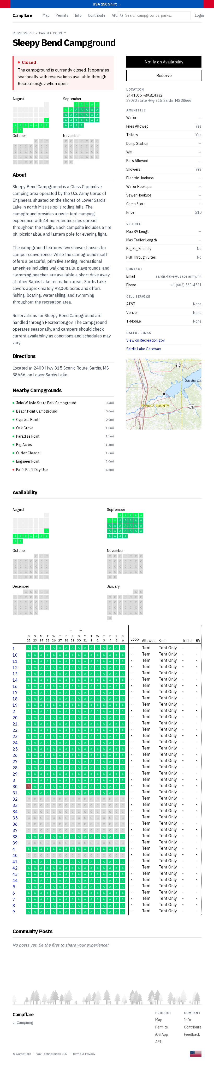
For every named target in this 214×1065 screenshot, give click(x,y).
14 (15, 680)
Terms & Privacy (84, 1054)
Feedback (192, 1034)
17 (15, 692)
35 (15, 817)
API (115, 15)
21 (15, 724)
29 (15, 774)
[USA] (195, 1054)
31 (15, 792)
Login (199, 15)
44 (15, 880)
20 (15, 717)
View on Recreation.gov (145, 340)
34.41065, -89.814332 (144, 95)
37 (15, 830)
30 (15, 786)
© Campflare (22, 1054)
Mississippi (23, 33)
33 (15, 805)
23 (15, 736)
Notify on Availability (164, 61)
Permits (62, 15)
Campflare (22, 15)
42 (15, 868)
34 (15, 811)
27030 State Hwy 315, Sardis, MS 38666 (158, 100)
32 (15, 799)
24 (15, 742)
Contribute (96, 15)
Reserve (164, 75)
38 (15, 836)
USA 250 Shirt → (107, 4)
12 (15, 667)
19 (15, 705)
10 (15, 655)
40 (15, 855)
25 (15, 749)
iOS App (161, 1034)
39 (15, 843)
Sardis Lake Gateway (143, 349)
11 (15, 661)
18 (15, 698)
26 (15, 755)
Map (46, 15)
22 (15, 730)
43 (15, 874)
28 (15, 767)
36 (15, 824)
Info (78, 15)
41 (15, 861)
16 (15, 686)
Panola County (52, 33)
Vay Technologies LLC (51, 1054)
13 (15, 673)
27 (15, 761)
